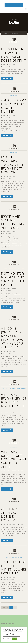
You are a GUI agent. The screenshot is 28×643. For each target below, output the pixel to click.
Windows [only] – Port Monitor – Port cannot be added (13, 459)
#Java (7, 323)
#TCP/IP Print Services (19, 268)
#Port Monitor (14, 95)
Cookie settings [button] (7, 638)
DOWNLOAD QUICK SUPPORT (14, 5)
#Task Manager (12, 323)
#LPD (7, 557)
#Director (4, 388)
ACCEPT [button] (14, 638)
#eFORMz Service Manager (14, 388)
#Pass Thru (11, 557)
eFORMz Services (9, 412)
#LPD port (11, 268)
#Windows (19, 323)
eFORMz (4, 412)
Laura (4, 64)
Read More (6, 78)
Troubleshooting (7, 66)
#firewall (5, 268)
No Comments (13, 64)
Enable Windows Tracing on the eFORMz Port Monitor (13, 165)
